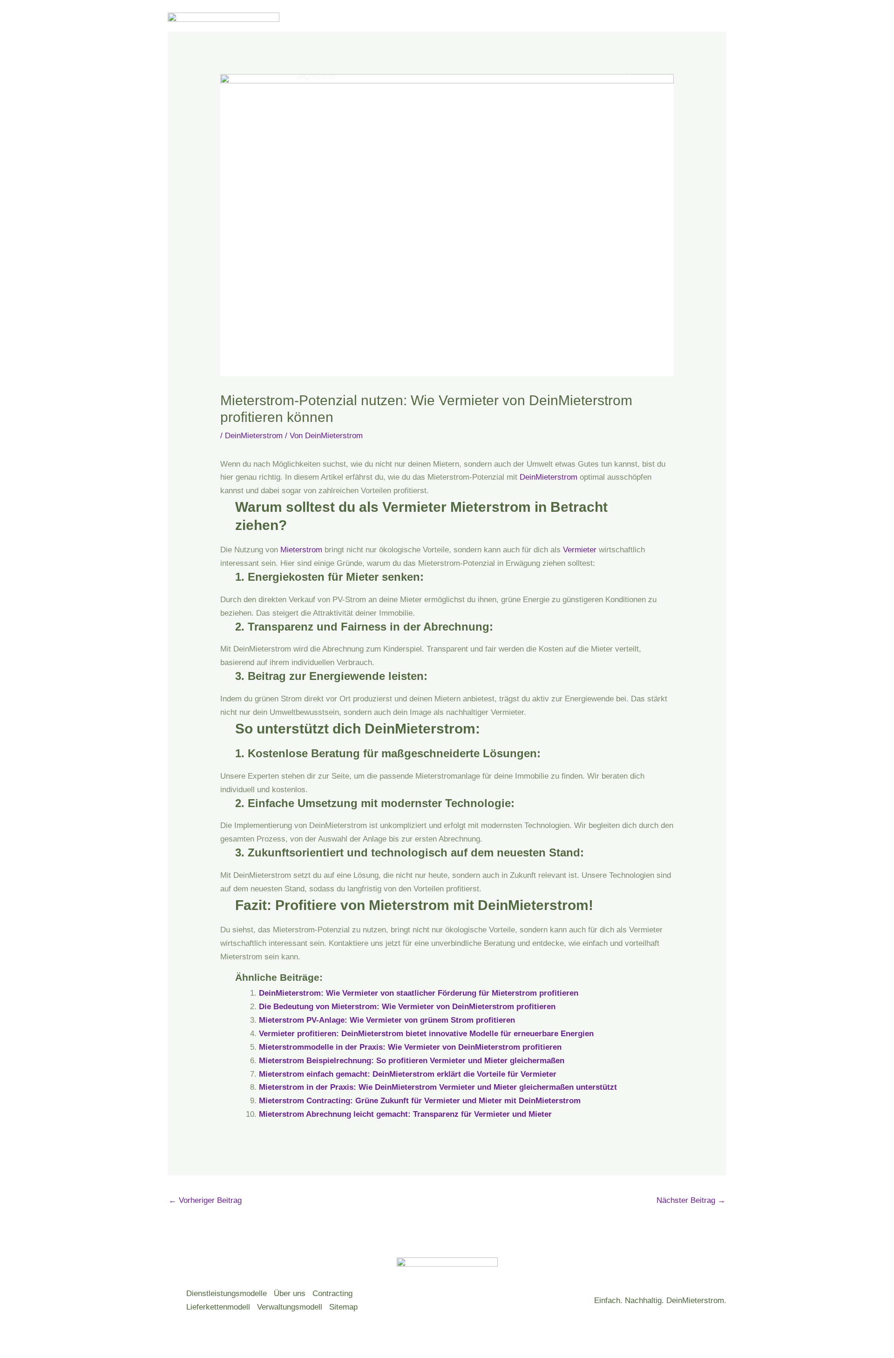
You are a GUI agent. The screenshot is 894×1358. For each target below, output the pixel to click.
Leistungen (348, 44)
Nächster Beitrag (691, 1200)
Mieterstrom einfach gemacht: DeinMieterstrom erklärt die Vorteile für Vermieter (407, 1074)
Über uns (398, 44)
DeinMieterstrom (254, 435)
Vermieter (579, 549)
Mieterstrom (301, 549)
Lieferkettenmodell (218, 1307)
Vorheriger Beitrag (205, 1200)
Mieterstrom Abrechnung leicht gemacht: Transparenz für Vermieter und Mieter (405, 1114)
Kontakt (484, 44)
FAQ (447, 44)
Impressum (316, 76)
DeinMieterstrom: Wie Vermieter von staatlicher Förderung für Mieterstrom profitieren (418, 993)
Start (305, 44)
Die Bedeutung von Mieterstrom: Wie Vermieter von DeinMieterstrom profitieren (407, 1006)
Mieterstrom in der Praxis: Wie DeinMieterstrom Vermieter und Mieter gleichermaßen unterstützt (438, 1087)
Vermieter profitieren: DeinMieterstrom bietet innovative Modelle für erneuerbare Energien (426, 1033)
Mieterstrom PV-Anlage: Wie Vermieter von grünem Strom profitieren (387, 1020)
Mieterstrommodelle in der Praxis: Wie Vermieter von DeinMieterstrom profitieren (410, 1047)
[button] (419, 44)
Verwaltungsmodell (289, 1307)
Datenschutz (535, 44)
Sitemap (343, 1307)
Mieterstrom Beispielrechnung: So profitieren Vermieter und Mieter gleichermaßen (411, 1060)
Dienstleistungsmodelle (226, 1293)
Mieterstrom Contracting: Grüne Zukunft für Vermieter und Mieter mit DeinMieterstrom (420, 1100)
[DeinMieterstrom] (223, 59)
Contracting (332, 1293)
